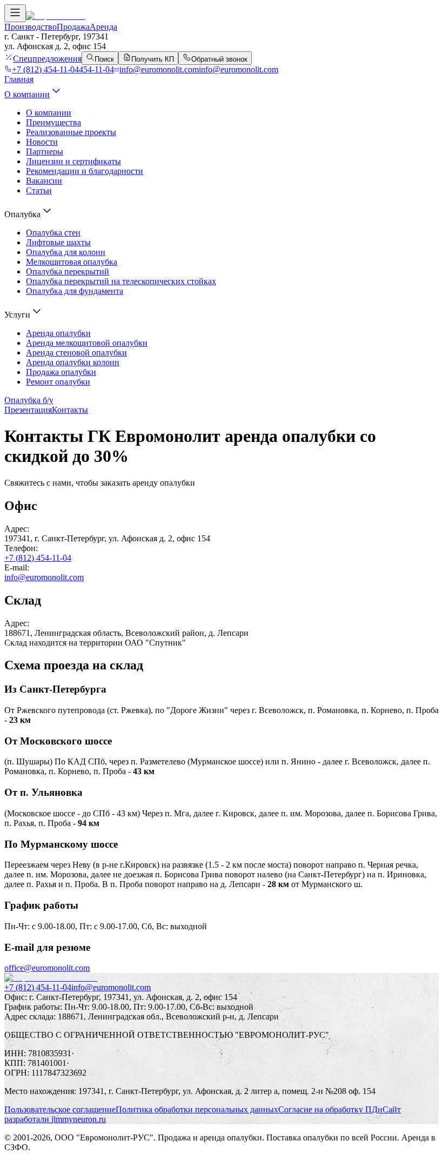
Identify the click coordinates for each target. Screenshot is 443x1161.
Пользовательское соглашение (60, 1109)
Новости (42, 141)
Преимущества (53, 122)
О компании (27, 94)
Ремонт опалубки (58, 381)
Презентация (28, 409)
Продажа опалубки (61, 372)
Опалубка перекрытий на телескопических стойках (121, 281)
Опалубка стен (53, 232)
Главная (18, 79)
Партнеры (44, 151)
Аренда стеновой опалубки (76, 352)
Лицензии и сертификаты (73, 161)
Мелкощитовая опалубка (71, 261)
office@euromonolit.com (47, 967)
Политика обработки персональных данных (197, 1109)
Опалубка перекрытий (67, 271)
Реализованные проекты (71, 132)
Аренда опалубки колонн (72, 362)
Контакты (70, 409)
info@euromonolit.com (44, 577)
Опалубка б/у (28, 400)
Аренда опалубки (58, 333)
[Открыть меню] (15, 13)
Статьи (39, 190)
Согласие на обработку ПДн (330, 1109)
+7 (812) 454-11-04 (37, 557)
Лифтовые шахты (58, 242)
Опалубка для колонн (65, 252)
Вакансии (44, 180)
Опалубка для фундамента (74, 291)
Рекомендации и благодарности (84, 171)
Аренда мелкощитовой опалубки (86, 342)
